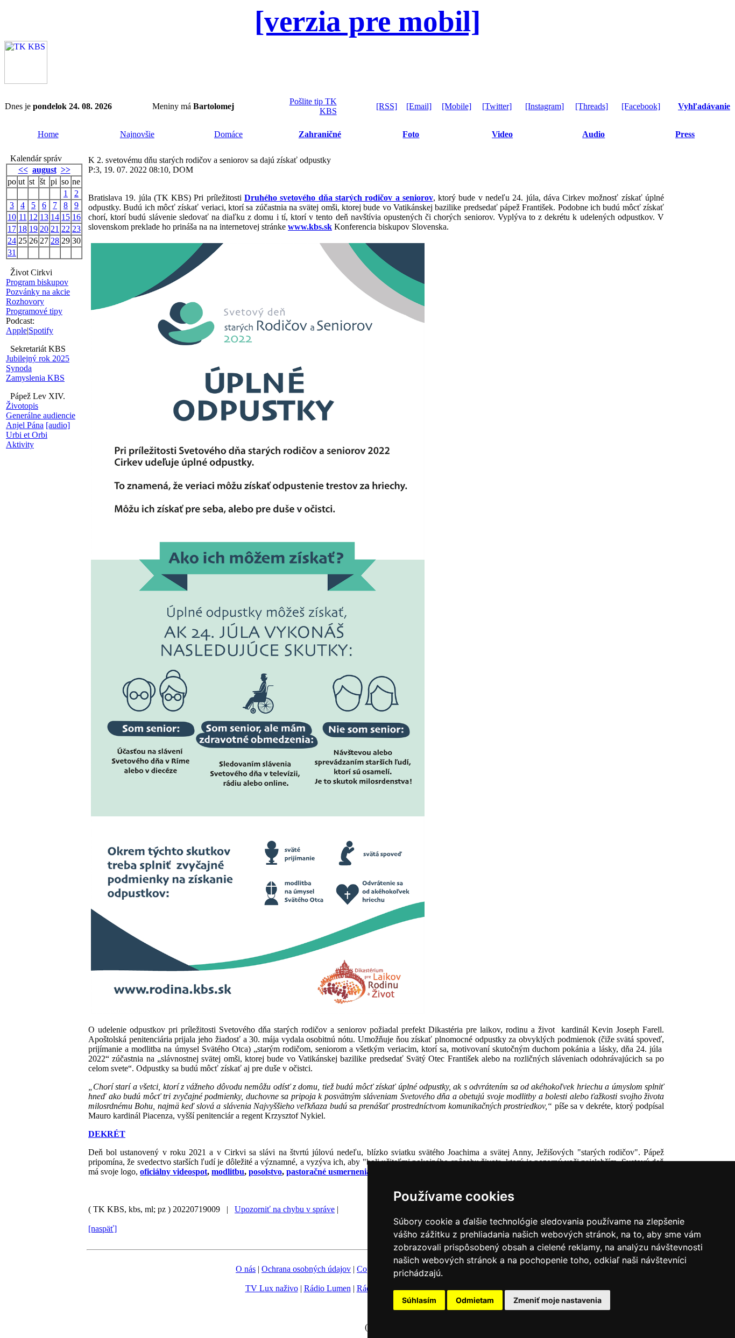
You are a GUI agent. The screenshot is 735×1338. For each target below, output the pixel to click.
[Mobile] (456, 106)
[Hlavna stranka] (25, 81)
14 (55, 217)
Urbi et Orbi (26, 434)
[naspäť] (102, 1228)
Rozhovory (25, 301)
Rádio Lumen (327, 1288)
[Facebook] (640, 106)
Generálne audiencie (40, 415)
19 (33, 228)
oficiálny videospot (173, 1171)
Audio (593, 134)
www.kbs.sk (310, 226)
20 (44, 228)
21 (55, 228)
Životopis (22, 405)
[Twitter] (497, 106)
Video (502, 134)
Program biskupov (37, 282)
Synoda (19, 368)
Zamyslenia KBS (35, 377)
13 (44, 217)
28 (55, 240)
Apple (16, 330)
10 (12, 217)
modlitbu (227, 1171)
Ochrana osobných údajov (306, 1268)
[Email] (419, 106)
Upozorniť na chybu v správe (285, 1209)
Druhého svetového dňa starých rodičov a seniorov (338, 197)
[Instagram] (544, 106)
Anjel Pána (25, 425)
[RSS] (386, 106)
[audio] (58, 425)
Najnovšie (137, 134)
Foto (410, 134)
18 (22, 228)
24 (12, 240)
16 (76, 217)
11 (23, 217)
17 (12, 228)
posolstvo (265, 1171)
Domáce (228, 134)
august (44, 169)
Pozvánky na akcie (38, 291)
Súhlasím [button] (419, 1300)
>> (65, 169)
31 (12, 252)
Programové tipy (34, 311)
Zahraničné (320, 134)
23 (76, 228)
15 (65, 217)
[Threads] (591, 106)
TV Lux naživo (271, 1288)
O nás (246, 1268)
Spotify (41, 330)
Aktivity (20, 444)
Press (685, 134)
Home (48, 134)
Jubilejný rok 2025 (37, 358)
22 (65, 228)
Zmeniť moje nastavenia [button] (557, 1300)
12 (33, 217)
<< (23, 169)
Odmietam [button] (475, 1300)
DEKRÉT (106, 1133)
